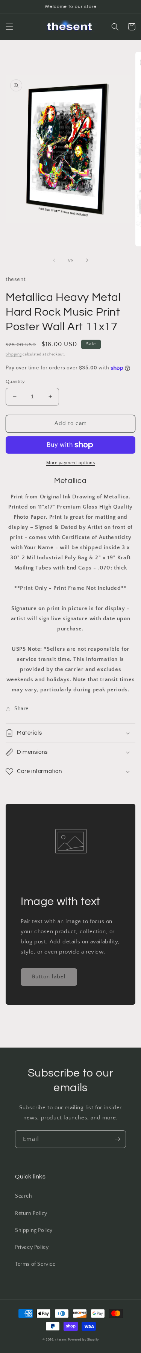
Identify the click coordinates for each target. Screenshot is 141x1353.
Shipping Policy (34, 1230)
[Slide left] (54, 260)
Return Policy (31, 1213)
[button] (9, 26)
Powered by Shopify (83, 1339)
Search (23, 1196)
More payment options (70, 462)
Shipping (14, 354)
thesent (61, 1339)
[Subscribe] (117, 1139)
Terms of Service (35, 1264)
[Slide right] (87, 260)
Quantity (15, 381)
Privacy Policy (32, 1247)
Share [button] (21, 709)
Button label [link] (49, 976)
